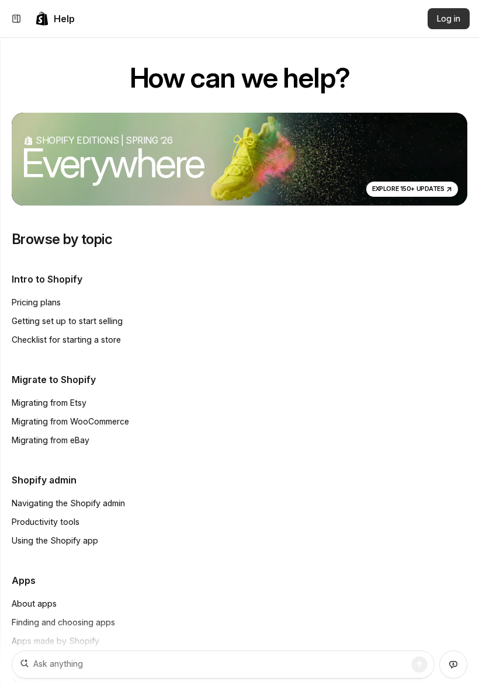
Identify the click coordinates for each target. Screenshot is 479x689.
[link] (55, 19)
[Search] (419, 664)
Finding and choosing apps (63, 622)
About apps (34, 603)
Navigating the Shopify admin (68, 503)
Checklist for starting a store (66, 339)
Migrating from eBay (50, 440)
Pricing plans (36, 302)
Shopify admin (44, 480)
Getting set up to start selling (67, 321)
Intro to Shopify (47, 279)
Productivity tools (45, 522)
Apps (24, 580)
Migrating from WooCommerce (70, 421)
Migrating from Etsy (49, 403)
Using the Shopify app (55, 540)
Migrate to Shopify (54, 379)
